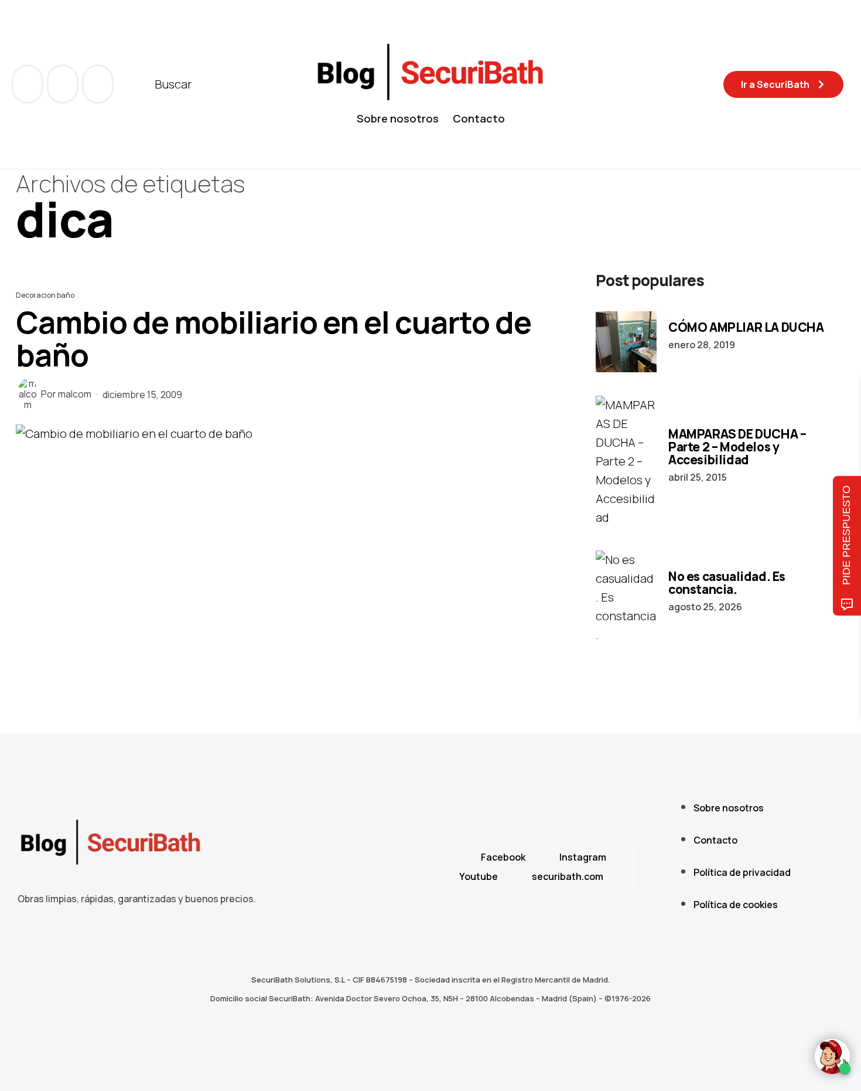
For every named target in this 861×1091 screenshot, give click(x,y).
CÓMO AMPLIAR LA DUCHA (746, 327)
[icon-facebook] (29, 84)
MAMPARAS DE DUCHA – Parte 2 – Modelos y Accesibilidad (737, 447)
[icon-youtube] (64, 84)
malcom (74, 394)
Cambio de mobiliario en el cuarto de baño (273, 338)
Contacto (479, 118)
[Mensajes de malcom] (27, 394)
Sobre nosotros (398, 118)
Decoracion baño (45, 295)
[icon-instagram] (98, 84)
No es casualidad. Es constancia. (726, 582)
